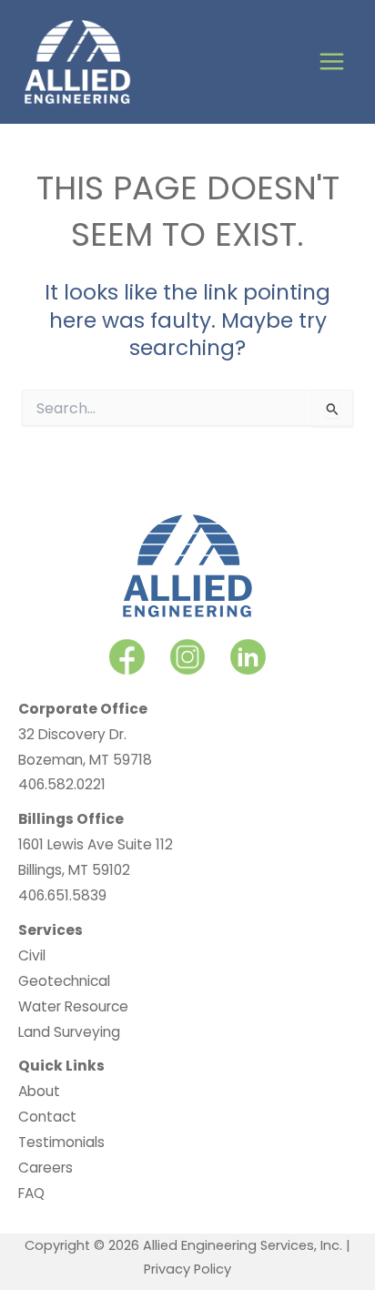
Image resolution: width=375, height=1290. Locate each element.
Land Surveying (69, 1031)
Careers (45, 1167)
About (39, 1091)
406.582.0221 (62, 784)
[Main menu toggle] (332, 61)
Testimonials (61, 1142)
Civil (32, 955)
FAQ (31, 1193)
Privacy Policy (187, 1269)
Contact (47, 1116)
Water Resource (73, 1006)
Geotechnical (64, 980)
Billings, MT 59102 (74, 869)
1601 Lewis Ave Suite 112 (95, 844)
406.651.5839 (62, 895)
